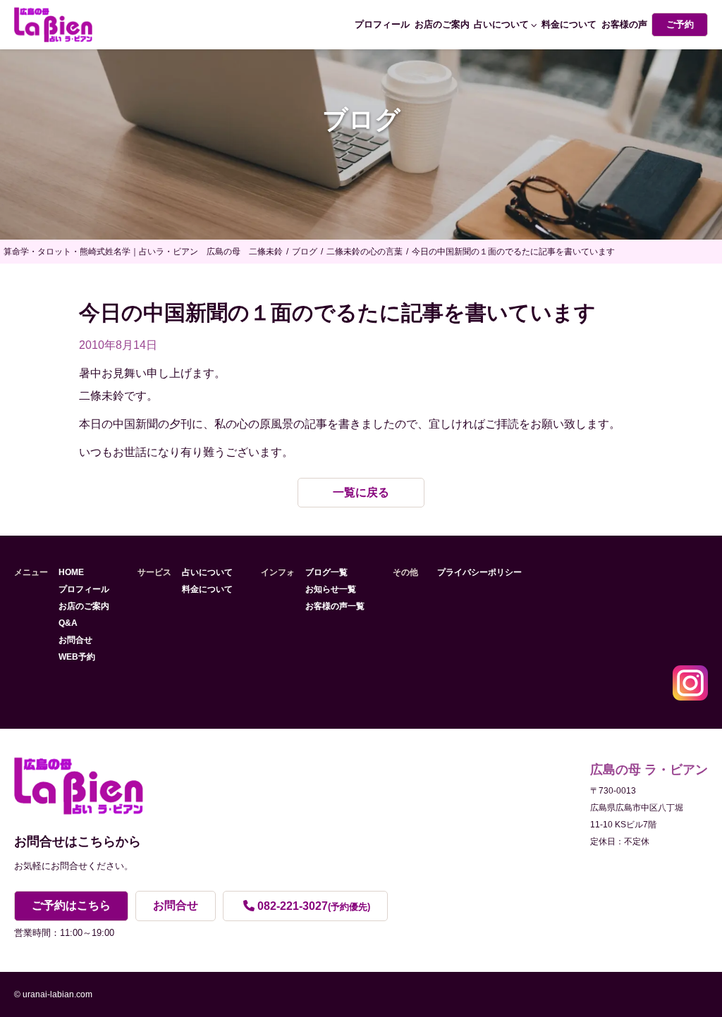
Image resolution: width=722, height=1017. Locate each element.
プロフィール (382, 24)
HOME (71, 572)
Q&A (68, 623)
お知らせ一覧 (330, 589)
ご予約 (680, 24)
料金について (569, 24)
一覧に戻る (361, 492)
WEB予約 (77, 657)
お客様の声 (624, 24)
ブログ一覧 (326, 572)
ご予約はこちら (71, 905)
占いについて (501, 24)
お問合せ (75, 640)
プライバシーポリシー (479, 572)
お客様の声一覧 (335, 606)
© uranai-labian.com (53, 994)
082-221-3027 (313, 906)
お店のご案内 (442, 24)
